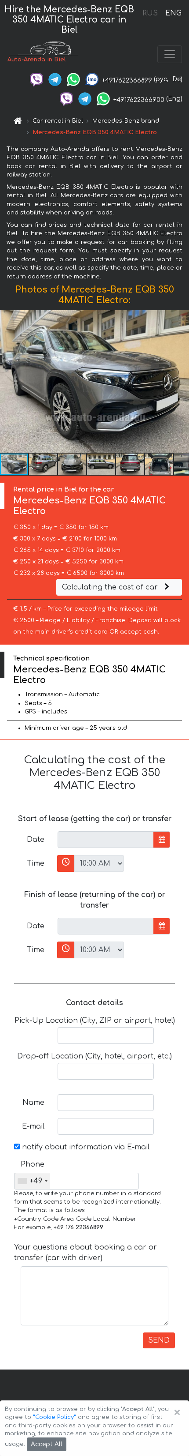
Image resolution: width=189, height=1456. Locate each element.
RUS (150, 13)
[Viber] (36, 79)
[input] (106, 839)
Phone (32, 1164)
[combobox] (32, 1181)
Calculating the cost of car (111, 587)
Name (33, 1103)
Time (35, 863)
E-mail (33, 1126)
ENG (173, 13)
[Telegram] (55, 79)
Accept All (46, 1444)
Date (35, 840)
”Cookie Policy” (54, 1417)
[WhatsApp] (73, 79)
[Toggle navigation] (169, 54)
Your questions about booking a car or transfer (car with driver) (85, 1252)
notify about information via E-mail (84, 1147)
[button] (43, 464)
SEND (159, 1340)
